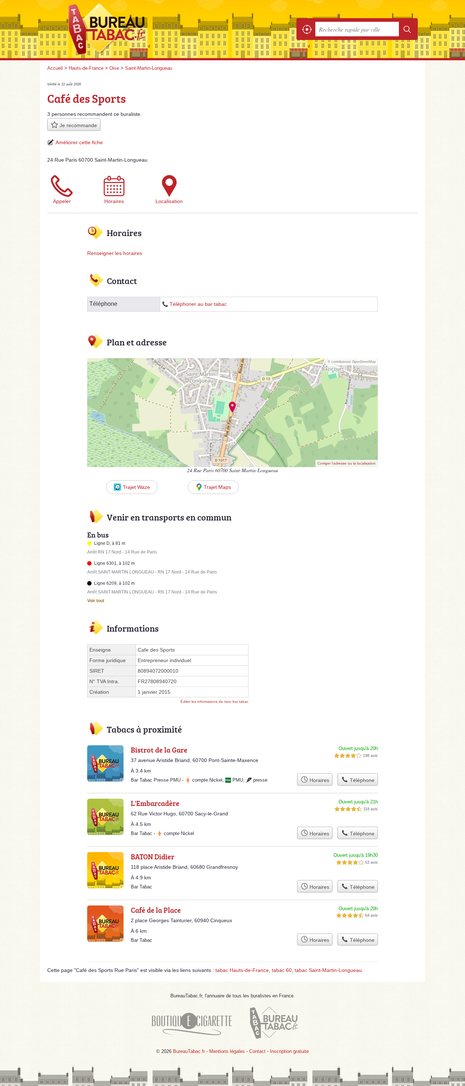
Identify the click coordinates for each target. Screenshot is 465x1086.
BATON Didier (152, 856)
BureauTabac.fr (127, 29)
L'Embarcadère (155, 803)
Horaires (114, 201)
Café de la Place (156, 910)
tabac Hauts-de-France (242, 970)
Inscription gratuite (289, 1051)
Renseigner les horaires (114, 253)
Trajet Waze (136, 487)
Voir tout (95, 600)
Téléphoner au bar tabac (198, 304)
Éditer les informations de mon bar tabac (214, 702)
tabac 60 (282, 970)
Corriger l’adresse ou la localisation (347, 463)
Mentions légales (227, 1051)
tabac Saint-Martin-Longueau (328, 970)
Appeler (62, 201)
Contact (257, 1051)
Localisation (169, 201)
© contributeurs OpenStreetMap (352, 362)
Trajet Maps (217, 487)
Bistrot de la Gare (159, 750)
